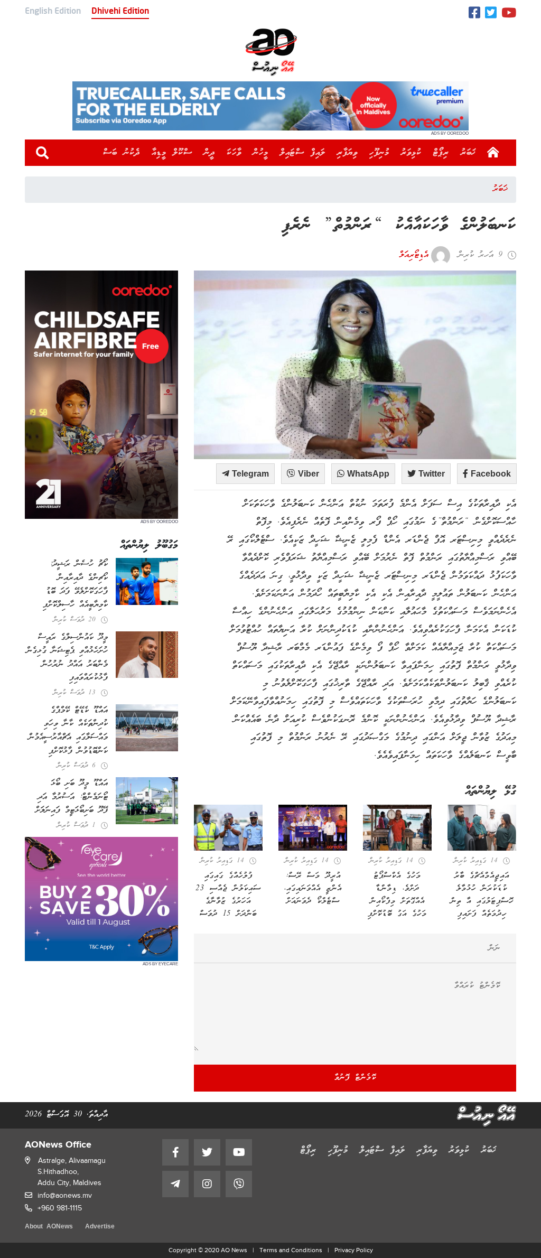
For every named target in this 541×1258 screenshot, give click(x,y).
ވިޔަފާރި (347, 152)
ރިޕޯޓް (441, 152)
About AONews (49, 1227)
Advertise (100, 1227)
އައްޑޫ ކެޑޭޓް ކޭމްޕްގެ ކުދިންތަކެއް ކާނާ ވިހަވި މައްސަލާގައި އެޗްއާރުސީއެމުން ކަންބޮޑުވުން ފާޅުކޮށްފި (68, 731)
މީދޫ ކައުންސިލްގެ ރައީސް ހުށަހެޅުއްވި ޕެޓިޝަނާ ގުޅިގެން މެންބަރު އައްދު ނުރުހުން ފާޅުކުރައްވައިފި (67, 658)
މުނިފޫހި (379, 152)
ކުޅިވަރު (411, 152)
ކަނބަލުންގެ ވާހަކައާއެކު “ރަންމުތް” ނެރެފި (399, 225)
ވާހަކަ (234, 152)
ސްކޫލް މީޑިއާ (172, 152)
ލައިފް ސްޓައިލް (302, 152)
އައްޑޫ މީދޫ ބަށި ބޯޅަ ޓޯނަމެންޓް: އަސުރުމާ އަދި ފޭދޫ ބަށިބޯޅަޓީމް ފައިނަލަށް (71, 797)
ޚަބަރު (468, 152)
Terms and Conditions (290, 1250)
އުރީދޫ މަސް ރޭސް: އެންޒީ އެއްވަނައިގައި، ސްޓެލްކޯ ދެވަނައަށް (313, 888)
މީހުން (260, 152)
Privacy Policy (353, 1250)
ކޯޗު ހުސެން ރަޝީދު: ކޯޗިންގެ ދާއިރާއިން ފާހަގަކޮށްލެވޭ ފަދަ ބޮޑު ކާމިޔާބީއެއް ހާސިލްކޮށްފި (75, 584)
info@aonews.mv (65, 1195)
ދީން (209, 152)
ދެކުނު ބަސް (121, 152)
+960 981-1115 (60, 1208)
